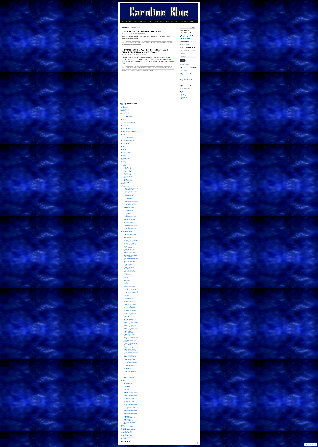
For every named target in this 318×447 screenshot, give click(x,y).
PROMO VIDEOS (128, 168)
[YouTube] (189, 38)
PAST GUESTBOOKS (127, 435)
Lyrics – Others (127, 121)
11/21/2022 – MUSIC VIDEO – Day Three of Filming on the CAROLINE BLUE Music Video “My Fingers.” (145, 51)
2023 (145, 41)
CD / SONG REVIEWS (127, 231)
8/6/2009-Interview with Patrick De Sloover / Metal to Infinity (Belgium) (131, 213)
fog (125, 67)
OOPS (124, 146)
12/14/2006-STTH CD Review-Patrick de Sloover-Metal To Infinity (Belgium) (130, 286)
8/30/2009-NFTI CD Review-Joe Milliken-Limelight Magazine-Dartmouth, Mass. (130, 334)
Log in (182, 94)
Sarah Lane (155, 69)
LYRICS (124, 119)
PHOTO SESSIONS (127, 152)
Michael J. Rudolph (161, 67)
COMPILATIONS (126, 125)
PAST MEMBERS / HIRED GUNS (130, 429)
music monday (131, 42)
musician (143, 42)
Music (126, 42)
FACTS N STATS (126, 107)
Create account (184, 92)
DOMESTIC (126, 179)
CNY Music (156, 41)
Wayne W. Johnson (126, 44)
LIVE (124, 134)
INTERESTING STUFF (129, 176)
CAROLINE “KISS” (127, 158)
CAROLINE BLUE (125, 441)
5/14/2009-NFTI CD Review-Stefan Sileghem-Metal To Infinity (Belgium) (131, 330)
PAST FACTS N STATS (127, 431)
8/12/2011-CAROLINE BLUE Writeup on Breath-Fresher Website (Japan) (130, 377)
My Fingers (153, 42)
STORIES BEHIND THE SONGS (130, 131)
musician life (148, 42)
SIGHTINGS (125, 145)
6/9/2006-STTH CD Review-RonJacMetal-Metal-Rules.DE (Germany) (130, 245)
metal (123, 42)
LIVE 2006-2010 (127, 173)
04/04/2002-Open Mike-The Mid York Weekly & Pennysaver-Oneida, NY (131, 344)
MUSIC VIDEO (129, 66)
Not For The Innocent (128, 118)
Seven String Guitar (165, 42)
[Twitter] (183, 38)
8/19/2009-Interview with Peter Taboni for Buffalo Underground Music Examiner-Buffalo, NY (130, 218)
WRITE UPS (125, 341)
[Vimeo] (190, 38)
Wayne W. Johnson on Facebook (186, 80)
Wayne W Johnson (136, 41)
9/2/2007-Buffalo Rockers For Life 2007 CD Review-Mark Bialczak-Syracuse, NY (131, 294)
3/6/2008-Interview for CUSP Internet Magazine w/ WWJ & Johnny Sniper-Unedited (130, 206)
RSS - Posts (183, 68)
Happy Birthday (162, 41)
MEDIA (157, 21)
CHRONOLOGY (126, 109)
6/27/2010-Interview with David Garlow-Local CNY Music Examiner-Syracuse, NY (130, 222)
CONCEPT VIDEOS (128, 167)
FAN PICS (125, 153)
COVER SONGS (126, 130)
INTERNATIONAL (128, 180)
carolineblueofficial (140, 33)
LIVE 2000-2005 (127, 174)
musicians (140, 69)
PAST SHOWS (126, 112)
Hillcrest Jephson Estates (141, 67)
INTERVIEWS (127, 164)
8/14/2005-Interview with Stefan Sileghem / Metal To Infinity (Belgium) (130, 198)
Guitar (128, 67)
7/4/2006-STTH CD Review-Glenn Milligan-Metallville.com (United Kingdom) (131, 267)
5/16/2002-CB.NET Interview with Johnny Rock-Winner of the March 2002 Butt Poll (131, 392)
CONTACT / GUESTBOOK (182, 21)
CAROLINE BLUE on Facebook (185, 74)
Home (123, 21)
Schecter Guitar (161, 69)
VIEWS (167, 21)
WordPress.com (184, 98)
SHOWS (136, 21)
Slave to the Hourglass (128, 116)
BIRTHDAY (128, 41)
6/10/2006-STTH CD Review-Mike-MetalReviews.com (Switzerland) (130, 249)
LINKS (172, 21)
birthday (149, 41)
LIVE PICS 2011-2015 (128, 136)
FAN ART (125, 155)
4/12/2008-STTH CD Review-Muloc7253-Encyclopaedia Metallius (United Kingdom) (130, 306)
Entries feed (183, 95)
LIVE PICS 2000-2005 (128, 139)
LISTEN (124, 161)
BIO (123, 106)
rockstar (150, 69)
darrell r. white (167, 66)
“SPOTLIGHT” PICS (127, 156)
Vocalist (172, 42)
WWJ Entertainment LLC (138, 70)
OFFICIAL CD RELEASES (128, 115)
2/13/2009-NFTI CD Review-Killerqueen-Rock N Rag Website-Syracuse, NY (130, 315)
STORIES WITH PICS (127, 148)
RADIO (124, 177)
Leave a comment (137, 44)
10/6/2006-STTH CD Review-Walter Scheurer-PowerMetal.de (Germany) (130, 271)
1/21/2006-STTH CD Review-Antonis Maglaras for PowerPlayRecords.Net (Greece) (130, 237)
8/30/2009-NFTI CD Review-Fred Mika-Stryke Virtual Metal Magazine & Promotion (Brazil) (131, 339)
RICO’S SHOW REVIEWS (128, 437)
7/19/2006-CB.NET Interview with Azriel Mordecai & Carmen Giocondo (131, 415)
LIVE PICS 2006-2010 (128, 137)
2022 (138, 66)
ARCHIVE (192, 21)
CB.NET (124, 380)
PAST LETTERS (126, 434)
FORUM (124, 438)
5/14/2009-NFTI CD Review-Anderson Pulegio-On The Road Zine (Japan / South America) (130, 319)
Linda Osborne (150, 67)
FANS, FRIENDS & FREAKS (129, 140)
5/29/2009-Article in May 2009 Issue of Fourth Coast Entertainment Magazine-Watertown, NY (131, 367)
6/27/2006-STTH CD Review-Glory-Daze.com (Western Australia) (130, 262)
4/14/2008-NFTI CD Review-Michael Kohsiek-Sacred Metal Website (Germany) (130, 310)
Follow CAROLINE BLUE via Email (187, 48)
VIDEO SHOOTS (126, 150)
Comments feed (184, 97)
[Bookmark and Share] (185, 44)
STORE (162, 21)
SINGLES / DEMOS (127, 128)
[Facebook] (181, 38)
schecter (159, 42)
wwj (132, 44)
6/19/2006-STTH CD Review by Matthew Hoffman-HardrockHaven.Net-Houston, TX (130, 254)
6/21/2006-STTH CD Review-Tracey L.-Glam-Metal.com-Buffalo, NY (131, 258)
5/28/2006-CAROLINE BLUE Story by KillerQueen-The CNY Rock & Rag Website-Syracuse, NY (131, 359)
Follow (182, 60)
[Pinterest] (187, 38)
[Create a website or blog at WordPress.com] (197, 443)
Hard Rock (169, 41)
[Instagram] (185, 38)
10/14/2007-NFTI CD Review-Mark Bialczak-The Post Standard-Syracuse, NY (130, 301)
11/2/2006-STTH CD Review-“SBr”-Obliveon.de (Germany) (129, 276)
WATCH (124, 165)
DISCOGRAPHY (143, 21)
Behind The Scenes (144, 66)
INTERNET (126, 182)
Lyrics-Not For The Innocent (129, 122)
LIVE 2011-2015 (127, 171)
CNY (152, 41)
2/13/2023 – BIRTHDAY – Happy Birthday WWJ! (141, 31)
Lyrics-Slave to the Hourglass (130, 124)
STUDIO (124, 149)
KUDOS (124, 142)
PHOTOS (151, 21)
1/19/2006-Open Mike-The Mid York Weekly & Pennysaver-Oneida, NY (131, 352)
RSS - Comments (184, 70)
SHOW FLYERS (126, 143)
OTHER (124, 423)
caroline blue (152, 66)
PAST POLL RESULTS (127, 432)
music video (137, 42)
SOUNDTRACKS (126, 127)
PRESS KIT (129, 21)
